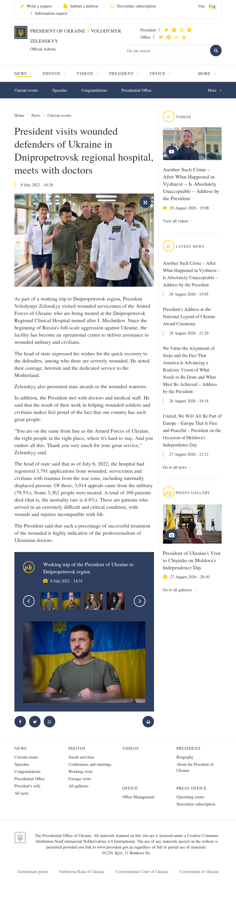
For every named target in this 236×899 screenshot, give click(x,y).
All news (21, 793)
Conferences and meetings (89, 764)
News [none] (21, 73)
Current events (26, 90)
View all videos (176, 221)
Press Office (191, 788)
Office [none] (158, 73)
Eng (212, 6)
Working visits (80, 771)
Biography (185, 757)
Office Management (138, 796)
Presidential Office (136, 90)
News (35, 115)
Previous (29, 601)
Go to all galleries (178, 589)
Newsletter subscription (136, 6)
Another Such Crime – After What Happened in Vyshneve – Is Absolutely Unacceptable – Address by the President (191, 184)
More (205, 73)
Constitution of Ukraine (199, 871)
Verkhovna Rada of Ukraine (81, 871)
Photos (77, 748)
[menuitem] (26, 73)
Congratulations (94, 90)
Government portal (33, 871)
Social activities (81, 757)
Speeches (59, 90)
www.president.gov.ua (115, 847)
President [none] (122, 73)
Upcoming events (190, 796)
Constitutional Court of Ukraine (142, 871)
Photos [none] (52, 73)
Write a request (39, 6)
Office (130, 788)
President (188, 748)
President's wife (27, 786)
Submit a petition (84, 6)
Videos (130, 748)
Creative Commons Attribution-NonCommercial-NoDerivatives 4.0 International (127, 838)
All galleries (78, 786)
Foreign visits (79, 778)
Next (139, 601)
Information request (51, 13)
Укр (201, 6)
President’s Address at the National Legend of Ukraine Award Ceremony (189, 316)
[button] (167, 30)
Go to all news (175, 467)
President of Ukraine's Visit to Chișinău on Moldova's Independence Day (191, 560)
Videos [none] (86, 73)
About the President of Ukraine (195, 767)
